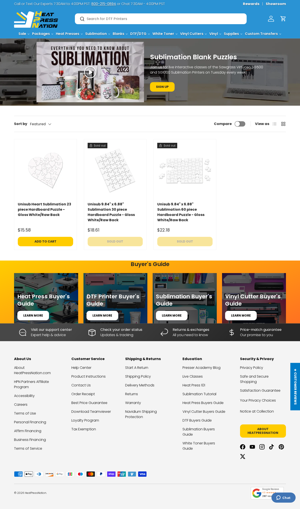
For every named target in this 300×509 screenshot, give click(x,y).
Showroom (276, 3)
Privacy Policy (251, 367)
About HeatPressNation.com (32, 370)
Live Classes (193, 376)
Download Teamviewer (91, 411)
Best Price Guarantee (89, 402)
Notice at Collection (257, 411)
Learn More (33, 315)
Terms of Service (28, 448)
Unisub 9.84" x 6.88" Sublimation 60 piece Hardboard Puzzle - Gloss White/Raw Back (180, 212)
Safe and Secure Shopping (254, 379)
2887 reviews (268, 496)
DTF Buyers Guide (197, 420)
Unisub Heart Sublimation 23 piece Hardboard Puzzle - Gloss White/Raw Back (44, 209)
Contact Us (81, 385)
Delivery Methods (139, 385)
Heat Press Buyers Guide (203, 402)
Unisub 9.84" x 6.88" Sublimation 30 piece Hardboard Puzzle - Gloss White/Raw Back (111, 212)
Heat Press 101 (194, 385)
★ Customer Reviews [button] (295, 387)
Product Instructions (88, 376)
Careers (20, 404)
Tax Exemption (83, 429)
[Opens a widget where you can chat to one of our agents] (283, 498)
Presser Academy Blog (201, 367)
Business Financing (30, 439)
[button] (283, 19)
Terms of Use (25, 413)
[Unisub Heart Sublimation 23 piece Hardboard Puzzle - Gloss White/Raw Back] (45, 170)
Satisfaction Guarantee (260, 390)
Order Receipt (83, 394)
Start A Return (136, 367)
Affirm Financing (27, 430)
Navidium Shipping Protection (141, 414)
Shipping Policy (138, 376)
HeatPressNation (35, 493)
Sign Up (162, 87)
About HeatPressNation (263, 431)
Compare (223, 123)
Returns (131, 394)
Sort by (20, 123)
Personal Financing (30, 422)
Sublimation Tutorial (199, 394)
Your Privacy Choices (258, 400)
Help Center (81, 367)
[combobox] (161, 18)
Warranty (133, 402)
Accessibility (24, 395)
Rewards (251, 3)
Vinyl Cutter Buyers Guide (204, 411)
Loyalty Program (85, 420)
